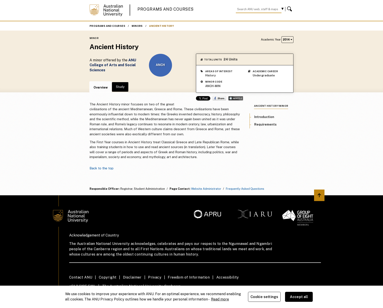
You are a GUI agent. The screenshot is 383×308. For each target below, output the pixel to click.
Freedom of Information (189, 277)
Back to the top (101, 168)
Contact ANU (80, 277)
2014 (287, 39)
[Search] (290, 9)
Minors (137, 26)
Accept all (299, 297)
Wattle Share (235, 98)
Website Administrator (206, 188)
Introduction (264, 117)
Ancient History (161, 26)
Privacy (154, 277)
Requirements (265, 124)
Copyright (108, 277)
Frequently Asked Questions (245, 188)
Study (120, 87)
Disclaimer (132, 277)
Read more (220, 299)
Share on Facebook (219, 98)
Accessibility (227, 277)
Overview (101, 87)
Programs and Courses (165, 9)
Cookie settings (264, 297)
